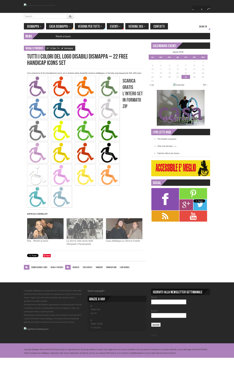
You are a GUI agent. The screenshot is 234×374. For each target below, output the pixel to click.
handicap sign (111, 267)
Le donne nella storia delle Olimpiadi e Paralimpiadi (80, 242)
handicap (99, 267)
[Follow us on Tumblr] (208, 8)
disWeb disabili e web (39, 267)
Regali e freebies (34, 48)
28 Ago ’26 (203, 26)
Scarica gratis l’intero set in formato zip (133, 93)
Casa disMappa (59, 26)
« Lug (151, 84)
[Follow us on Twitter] (199, 8)
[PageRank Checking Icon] (36, 328)
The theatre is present (166, 138)
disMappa (34, 26)
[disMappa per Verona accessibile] (39, 4)
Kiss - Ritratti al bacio (37, 240)
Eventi (115, 26)
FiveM (153, 335)
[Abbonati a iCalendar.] (178, 84)
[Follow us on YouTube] (204, 8)
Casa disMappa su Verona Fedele (123, 240)
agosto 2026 (178, 51)
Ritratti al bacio (63, 36)
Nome (154, 297)
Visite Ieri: (96, 309)
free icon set (87, 267)
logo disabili (125, 267)
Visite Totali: (97, 323)
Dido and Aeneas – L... (167, 146)
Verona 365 (136, 26)
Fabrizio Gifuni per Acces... (169, 153)
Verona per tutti (90, 26)
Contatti (159, 26)
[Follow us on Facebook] (195, 8)
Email (154, 310)
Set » (205, 84)
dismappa (68, 48)
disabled (76, 267)
